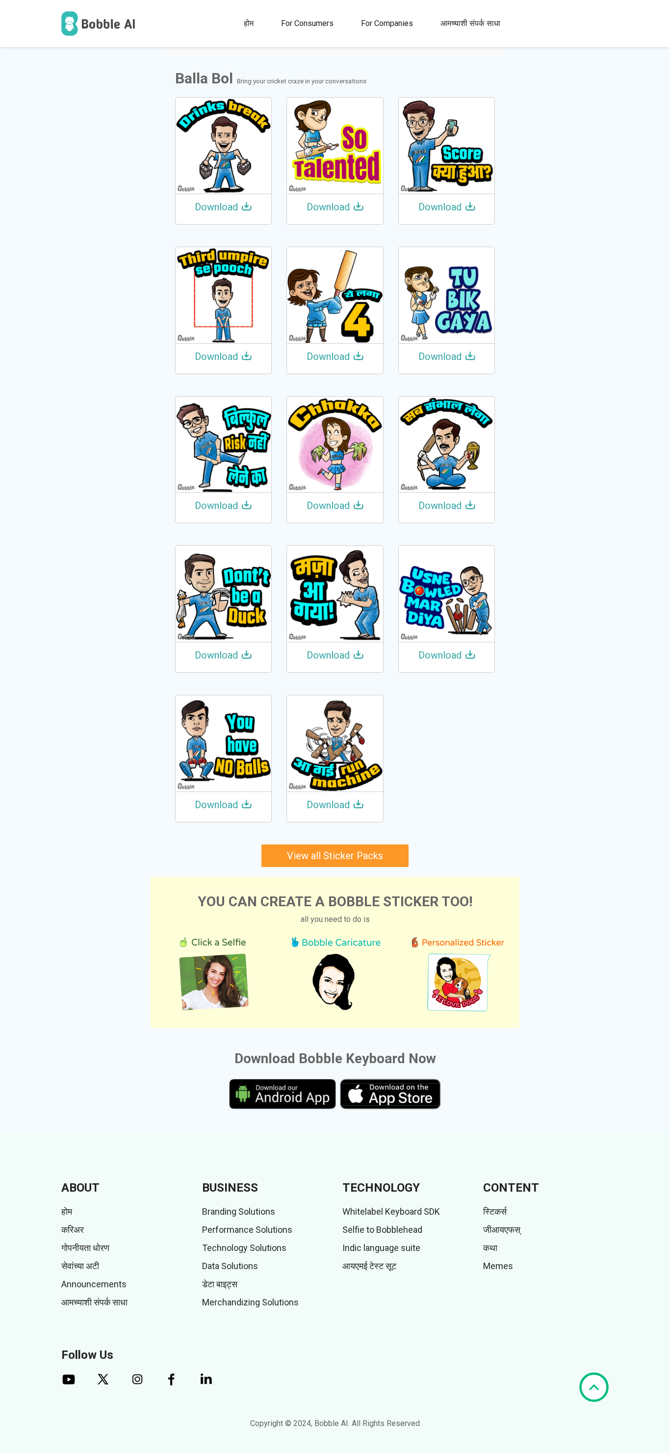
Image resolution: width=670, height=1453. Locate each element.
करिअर (72, 1229)
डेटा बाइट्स (219, 1284)
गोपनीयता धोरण (85, 1248)
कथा (490, 1248)
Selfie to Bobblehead (382, 1229)
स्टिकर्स (495, 1211)
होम (249, 23)
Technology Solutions (244, 1248)
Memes (498, 1266)
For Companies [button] (387, 23)
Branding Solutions (238, 1211)
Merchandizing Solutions (250, 1302)
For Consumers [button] (307, 23)
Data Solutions (230, 1266)
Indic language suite (381, 1248)
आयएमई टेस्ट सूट (369, 1266)
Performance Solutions (247, 1229)
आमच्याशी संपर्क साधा (470, 23)
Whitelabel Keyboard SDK (391, 1211)
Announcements (94, 1284)
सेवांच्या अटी (80, 1266)
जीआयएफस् (501, 1229)
